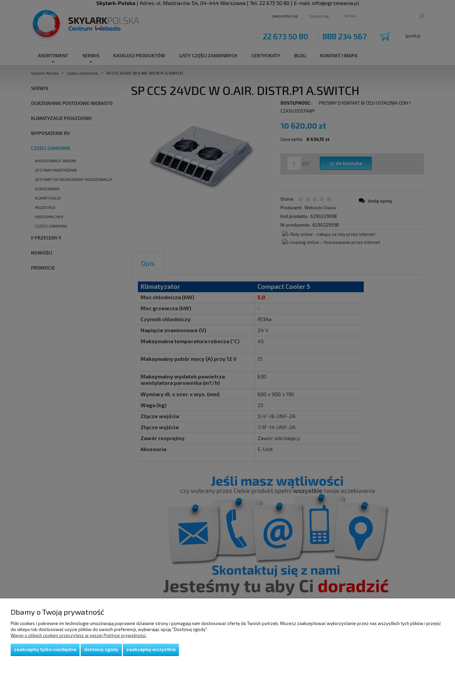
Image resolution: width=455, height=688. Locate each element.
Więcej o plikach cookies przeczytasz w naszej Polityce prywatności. (79, 635)
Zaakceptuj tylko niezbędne (45, 649)
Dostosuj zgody (101, 649)
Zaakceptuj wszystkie (151, 649)
